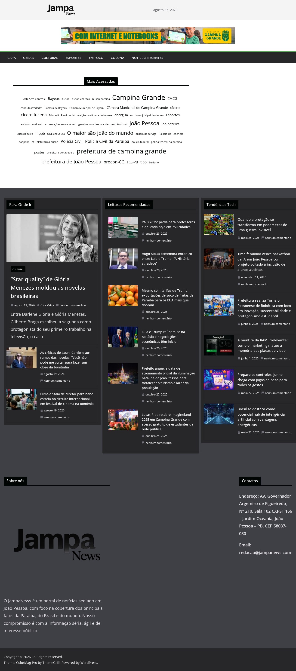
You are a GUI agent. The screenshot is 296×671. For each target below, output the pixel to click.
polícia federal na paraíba (166, 142)
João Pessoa (144, 123)
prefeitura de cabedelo (60, 152)
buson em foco (81, 99)
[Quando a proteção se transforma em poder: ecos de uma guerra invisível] (219, 230)
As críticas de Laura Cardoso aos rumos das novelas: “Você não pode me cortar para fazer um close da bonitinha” (65, 359)
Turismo (154, 162)
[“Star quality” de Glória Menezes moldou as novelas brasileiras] (52, 238)
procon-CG (114, 162)
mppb (40, 133)
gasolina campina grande (93, 124)
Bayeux (54, 98)
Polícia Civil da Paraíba (107, 141)
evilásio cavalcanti (32, 124)
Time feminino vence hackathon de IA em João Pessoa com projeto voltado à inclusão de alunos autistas (263, 261)
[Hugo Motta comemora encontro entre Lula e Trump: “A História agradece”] (123, 265)
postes (39, 152)
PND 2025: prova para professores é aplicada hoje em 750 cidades (168, 224)
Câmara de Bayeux (56, 108)
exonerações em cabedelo (60, 124)
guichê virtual (119, 124)
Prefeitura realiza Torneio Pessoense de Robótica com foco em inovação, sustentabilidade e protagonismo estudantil (264, 308)
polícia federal (140, 142)
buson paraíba (101, 99)
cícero (175, 107)
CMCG (172, 98)
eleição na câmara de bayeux (94, 115)
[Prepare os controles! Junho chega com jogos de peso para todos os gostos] (219, 385)
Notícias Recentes (147, 57)
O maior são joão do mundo (100, 132)
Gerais (28, 57)
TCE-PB (132, 162)
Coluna (117, 57)
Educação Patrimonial (62, 115)
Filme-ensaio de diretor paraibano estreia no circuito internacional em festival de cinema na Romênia (67, 399)
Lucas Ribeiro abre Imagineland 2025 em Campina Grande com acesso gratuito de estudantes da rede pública (167, 421)
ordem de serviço (146, 133)
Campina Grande (138, 97)
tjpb (143, 162)
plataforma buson (47, 142)
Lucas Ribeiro (25, 133)
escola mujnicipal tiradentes (147, 115)
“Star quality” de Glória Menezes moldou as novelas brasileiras (48, 287)
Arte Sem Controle (34, 99)
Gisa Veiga (47, 305)
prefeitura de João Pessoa (71, 161)
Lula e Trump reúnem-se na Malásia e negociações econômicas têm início (163, 337)
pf (33, 142)
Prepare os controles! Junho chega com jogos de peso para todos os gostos (262, 379)
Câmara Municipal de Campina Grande (137, 107)
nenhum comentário (73, 305)
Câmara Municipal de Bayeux (86, 108)
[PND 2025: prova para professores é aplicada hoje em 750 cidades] (123, 231)
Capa (11, 57)
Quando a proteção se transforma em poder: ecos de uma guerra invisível (262, 224)
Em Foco (96, 57)
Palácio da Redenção (171, 133)
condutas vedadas (31, 108)
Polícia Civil (72, 141)
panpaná (24, 142)
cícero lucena (34, 114)
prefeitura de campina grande (121, 151)
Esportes (73, 57)
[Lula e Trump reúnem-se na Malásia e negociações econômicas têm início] (123, 343)
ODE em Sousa (56, 133)
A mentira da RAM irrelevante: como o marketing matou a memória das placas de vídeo (262, 345)
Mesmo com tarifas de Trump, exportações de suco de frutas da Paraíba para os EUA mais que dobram (168, 297)
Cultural (50, 57)
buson (66, 99)
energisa (121, 115)
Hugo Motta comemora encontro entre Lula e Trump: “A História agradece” (167, 258)
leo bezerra (170, 124)
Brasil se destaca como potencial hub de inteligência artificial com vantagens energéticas (261, 417)
